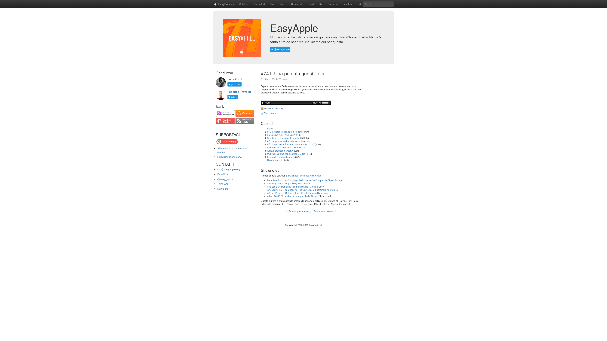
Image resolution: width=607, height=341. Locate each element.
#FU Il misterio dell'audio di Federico (285, 131)
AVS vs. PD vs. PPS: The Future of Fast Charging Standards (297, 192)
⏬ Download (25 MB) (272, 108)
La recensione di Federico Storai (283, 147)
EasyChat (222, 174)
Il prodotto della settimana (280, 157)
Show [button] (282, 4)
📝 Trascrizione (268, 113)
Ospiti (311, 4)
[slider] (326, 103)
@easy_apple (281, 49)
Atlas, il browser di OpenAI (280, 150)
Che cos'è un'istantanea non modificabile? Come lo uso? (295, 186)
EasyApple (294, 27)
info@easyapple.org (228, 169)
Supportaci (259, 4)
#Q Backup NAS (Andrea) (280, 134)
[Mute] (320, 103)
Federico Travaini (239, 92)
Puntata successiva (323, 211)
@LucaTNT (235, 84)
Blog (272, 4)
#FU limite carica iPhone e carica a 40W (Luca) (290, 144)
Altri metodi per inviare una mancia (232, 150)
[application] (296, 103)
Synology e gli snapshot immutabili (284, 138)
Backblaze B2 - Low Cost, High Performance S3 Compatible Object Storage (305, 180)
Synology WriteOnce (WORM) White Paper (288, 183)
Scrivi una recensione (229, 157)
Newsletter (348, 4)
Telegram (222, 184)
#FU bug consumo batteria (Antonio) (285, 141)
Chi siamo (244, 4)
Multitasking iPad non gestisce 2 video (286, 153)
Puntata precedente (299, 211)
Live (321, 4)
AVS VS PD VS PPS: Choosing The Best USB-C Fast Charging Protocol (302, 189)
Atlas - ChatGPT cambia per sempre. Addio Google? (293, 196)
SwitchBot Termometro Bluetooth (304, 175)
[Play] (263, 103)
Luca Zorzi (234, 79)
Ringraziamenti (274, 160)
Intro (269, 128)
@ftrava (234, 97)
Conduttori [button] (296, 4)
